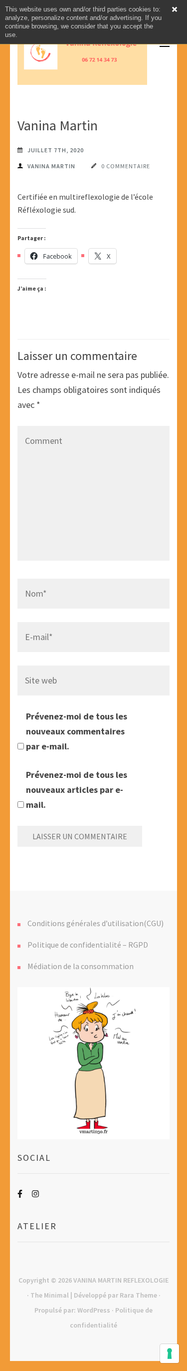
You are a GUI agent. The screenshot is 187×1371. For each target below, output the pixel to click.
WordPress (93, 1310)
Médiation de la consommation (80, 966)
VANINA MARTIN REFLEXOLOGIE (121, 1280)
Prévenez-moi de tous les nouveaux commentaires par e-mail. (76, 731)
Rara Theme (138, 1295)
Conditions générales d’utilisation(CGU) (95, 923)
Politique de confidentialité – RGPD (87, 945)
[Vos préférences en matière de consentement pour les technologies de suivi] (169, 1353)
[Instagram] (35, 1194)
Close (175, 9)
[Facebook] (19, 1194)
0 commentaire (125, 166)
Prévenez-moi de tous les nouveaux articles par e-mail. (76, 789)
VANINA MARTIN (51, 166)
